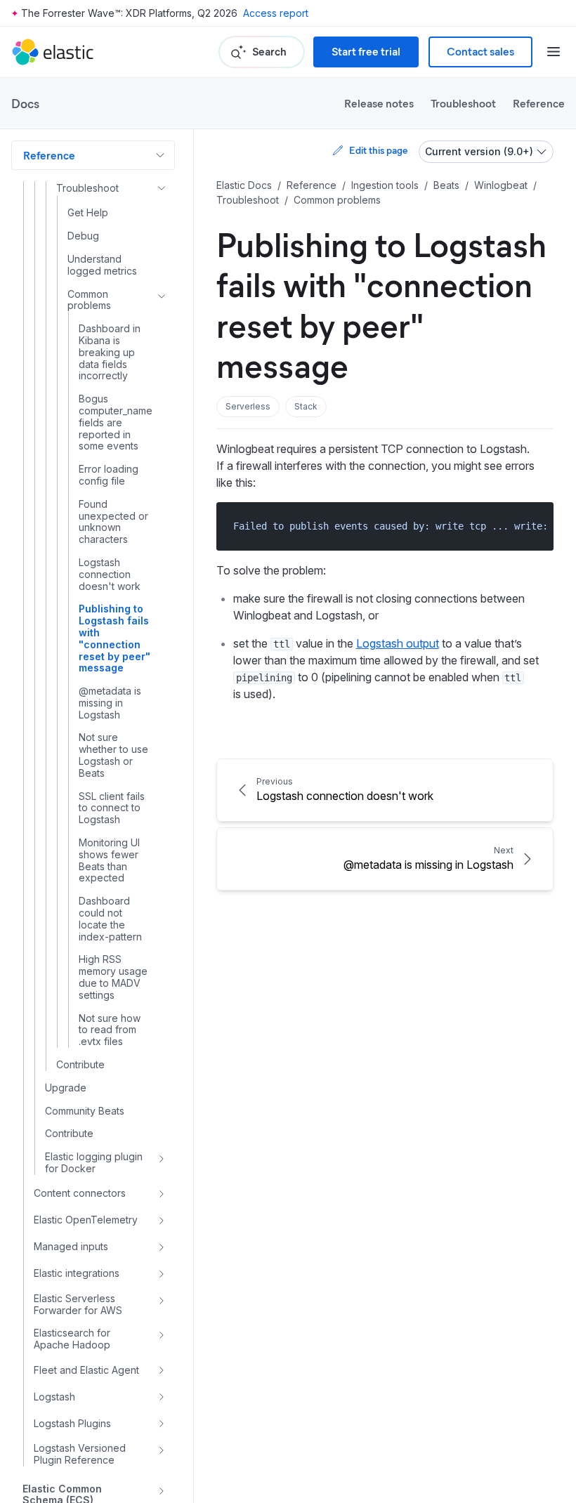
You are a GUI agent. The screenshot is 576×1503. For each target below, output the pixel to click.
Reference (539, 103)
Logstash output (397, 643)
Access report (275, 13)
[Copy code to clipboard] (532, 525)
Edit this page (378, 150)
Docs (25, 103)
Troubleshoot (463, 103)
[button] (248, 406)
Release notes (379, 103)
